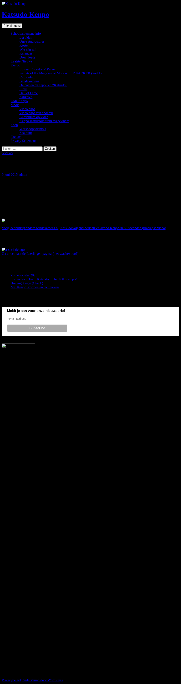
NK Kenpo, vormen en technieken (35, 287)
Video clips (27, 109)
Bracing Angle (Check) (27, 283)
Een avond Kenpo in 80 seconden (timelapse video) (119, 228)
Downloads (27, 57)
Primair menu (12, 25)
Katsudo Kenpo (25, 14)
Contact (16, 137)
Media (15, 105)
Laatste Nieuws (21, 61)
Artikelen (25, 97)
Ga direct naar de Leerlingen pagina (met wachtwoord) (40, 253)
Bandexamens (29, 81)
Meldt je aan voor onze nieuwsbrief (36, 311)
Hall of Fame (28, 93)
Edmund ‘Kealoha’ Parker (37, 69)
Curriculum (27, 77)
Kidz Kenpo (19, 101)
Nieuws (7, 153)
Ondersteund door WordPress (42, 680)
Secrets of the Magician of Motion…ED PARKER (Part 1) (60, 73)
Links (23, 89)
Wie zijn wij (27, 49)
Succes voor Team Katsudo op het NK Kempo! (44, 279)
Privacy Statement (23, 141)
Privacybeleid (11, 680)
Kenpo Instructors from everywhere (44, 121)
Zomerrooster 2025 (24, 275)
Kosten (24, 45)
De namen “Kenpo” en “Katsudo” (43, 85)
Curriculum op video (33, 117)
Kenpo (15, 65)
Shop (14, 125)
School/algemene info (26, 33)
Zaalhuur (25, 133)
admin (23, 174)
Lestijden (25, 37)
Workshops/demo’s (32, 129)
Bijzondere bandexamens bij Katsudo (37, 228)
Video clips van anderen (36, 113)
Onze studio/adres (31, 41)
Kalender (25, 53)
